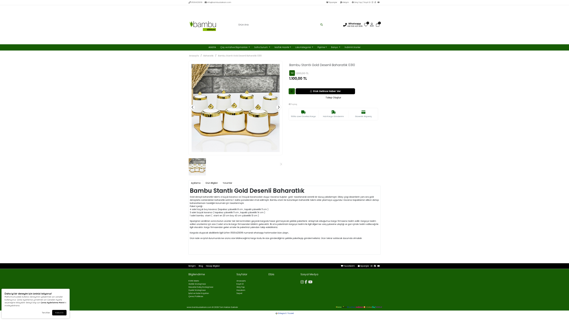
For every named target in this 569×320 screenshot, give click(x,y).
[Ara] (321, 25)
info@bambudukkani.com (219, 2)
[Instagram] (373, 2)
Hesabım (240, 290)
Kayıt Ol (240, 284)
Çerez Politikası (195, 296)
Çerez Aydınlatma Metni (52, 302)
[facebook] (375, 266)
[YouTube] (379, 2)
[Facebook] (376, 2)
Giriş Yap (240, 287)
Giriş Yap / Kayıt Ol (362, 2)
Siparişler (333, 2)
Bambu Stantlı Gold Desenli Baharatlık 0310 (240, 56)
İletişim (345, 2)
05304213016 (196, 2)
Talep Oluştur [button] (333, 97)
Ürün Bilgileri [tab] (212, 182)
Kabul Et (59, 312)
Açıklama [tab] (195, 182)
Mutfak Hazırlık (282, 47)
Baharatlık (208, 56)
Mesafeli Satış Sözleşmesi (200, 287)
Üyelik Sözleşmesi (197, 290)
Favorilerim (349, 265)
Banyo (335, 47)
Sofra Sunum (261, 47)
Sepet (239, 293)
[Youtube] (310, 281)
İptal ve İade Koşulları (198, 293)
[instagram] (371, 266)
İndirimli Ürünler (353, 47)
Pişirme (321, 47)
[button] (377, 24)
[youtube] (379, 266)
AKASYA (212, 47)
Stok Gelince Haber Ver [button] (327, 91)
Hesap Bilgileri (213, 265)
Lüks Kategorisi (303, 47)
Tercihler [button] (46, 312)
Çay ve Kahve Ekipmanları (234, 47)
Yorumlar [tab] (227, 182)
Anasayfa (194, 56)
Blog (201, 265)
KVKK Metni (193, 280)
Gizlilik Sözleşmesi (197, 284)
